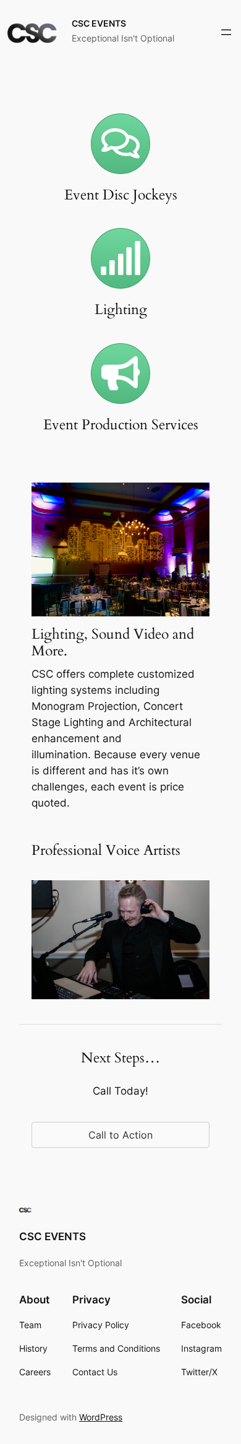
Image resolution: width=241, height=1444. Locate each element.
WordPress (100, 1417)
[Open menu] (226, 32)
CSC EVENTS (99, 23)
